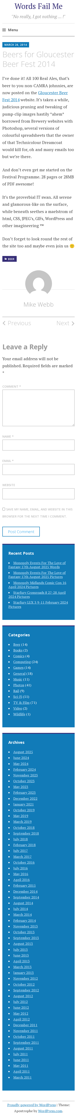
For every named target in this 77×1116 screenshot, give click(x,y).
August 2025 (23, 752)
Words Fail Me (39, 6)
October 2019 (24, 810)
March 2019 (22, 821)
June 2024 (21, 757)
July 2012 (20, 1001)
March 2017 (22, 856)
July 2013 (20, 949)
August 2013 (23, 943)
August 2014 (23, 903)
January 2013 (23, 972)
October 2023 (24, 781)
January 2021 (23, 804)
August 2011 (23, 1048)
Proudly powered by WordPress (31, 1105)
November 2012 (25, 978)
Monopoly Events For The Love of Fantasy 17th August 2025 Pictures (37, 574)
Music (17, 679)
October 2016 (24, 862)
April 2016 (21, 879)
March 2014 (22, 914)
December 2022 (25, 798)
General (19, 673)
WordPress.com (50, 1111)
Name (8, 436)
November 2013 (25, 926)
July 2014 (20, 908)
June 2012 (21, 1007)
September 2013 (26, 937)
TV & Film (21, 702)
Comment (11, 386)
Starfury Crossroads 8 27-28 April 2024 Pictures (37, 594)
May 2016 (20, 874)
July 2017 (20, 850)
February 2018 (24, 845)
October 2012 (24, 984)
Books (17, 650)
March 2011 (22, 1077)
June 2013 (21, 955)
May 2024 (20, 763)
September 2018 (26, 833)
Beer (11, 259)
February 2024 (24, 769)
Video (17, 708)
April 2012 (21, 1019)
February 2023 (24, 792)
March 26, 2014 (15, 45)
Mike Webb (39, 304)
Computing (22, 661)
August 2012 (23, 996)
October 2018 (24, 827)
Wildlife (19, 714)
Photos (18, 685)
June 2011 (21, 1059)
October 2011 (24, 1036)
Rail (16, 690)
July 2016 (20, 868)
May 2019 (20, 815)
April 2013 (21, 961)
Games (18, 667)
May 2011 (20, 1065)
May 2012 (20, 1013)
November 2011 (25, 1030)
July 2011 (20, 1054)
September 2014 (26, 897)
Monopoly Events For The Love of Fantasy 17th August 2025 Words (37, 564)
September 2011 (26, 1042)
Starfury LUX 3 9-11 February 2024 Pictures (38, 604)
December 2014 (25, 891)
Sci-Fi (17, 696)
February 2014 (24, 920)
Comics (18, 656)
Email (8, 461)
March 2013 (22, 967)
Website (8, 485)
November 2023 (25, 775)
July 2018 (20, 839)
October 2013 (24, 932)
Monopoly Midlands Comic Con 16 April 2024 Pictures (37, 584)
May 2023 (20, 786)
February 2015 (24, 885)
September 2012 (26, 990)
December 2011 (25, 1025)
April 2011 (21, 1071)
